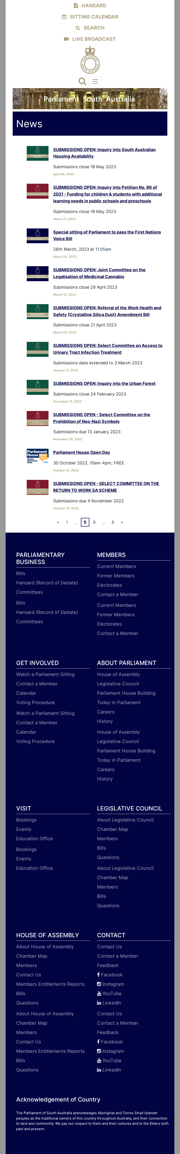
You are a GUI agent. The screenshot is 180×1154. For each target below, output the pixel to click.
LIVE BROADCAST (93, 39)
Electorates (109, 585)
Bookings (26, 820)
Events (23, 829)
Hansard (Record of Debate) (47, 583)
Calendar (26, 693)
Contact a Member (117, 594)
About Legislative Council (125, 820)
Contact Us (28, 975)
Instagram (112, 984)
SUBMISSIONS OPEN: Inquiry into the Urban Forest (104, 383)
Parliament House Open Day (81, 452)
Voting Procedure (35, 702)
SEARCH (93, 28)
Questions (108, 857)
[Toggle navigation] (95, 81)
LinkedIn (111, 1003)
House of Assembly (118, 674)
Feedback (108, 965)
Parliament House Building (126, 693)
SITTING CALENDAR (93, 17)
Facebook (111, 975)
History (105, 721)
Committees (29, 592)
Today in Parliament (119, 702)
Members (107, 838)
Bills (20, 573)
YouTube (111, 993)
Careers (105, 712)
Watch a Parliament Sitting (45, 674)
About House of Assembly (45, 946)
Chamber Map (112, 829)
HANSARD (93, 5)
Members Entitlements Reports (50, 984)
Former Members (116, 576)
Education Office (34, 838)
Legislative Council (118, 684)
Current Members (116, 566)
